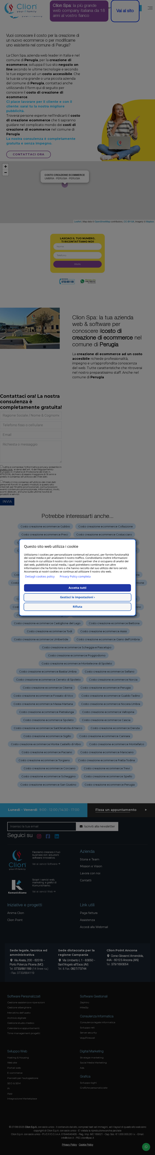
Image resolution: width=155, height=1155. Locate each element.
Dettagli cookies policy (40, 577)
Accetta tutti (77, 588)
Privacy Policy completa (75, 577)
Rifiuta (77, 607)
